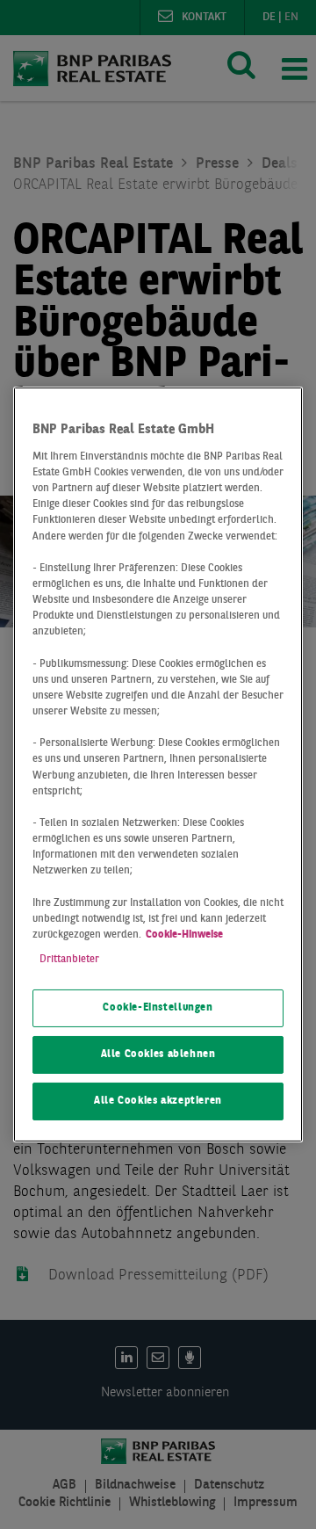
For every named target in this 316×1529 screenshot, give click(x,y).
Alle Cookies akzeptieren (158, 1101)
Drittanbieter (69, 959)
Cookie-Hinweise (184, 935)
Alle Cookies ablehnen (158, 1054)
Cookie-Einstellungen (157, 1008)
